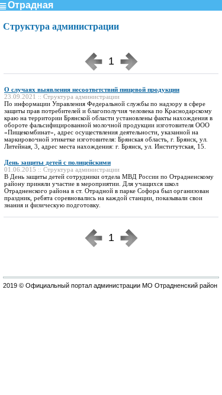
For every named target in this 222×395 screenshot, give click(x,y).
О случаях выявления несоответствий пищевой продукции (91, 89)
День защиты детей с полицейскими (57, 162)
